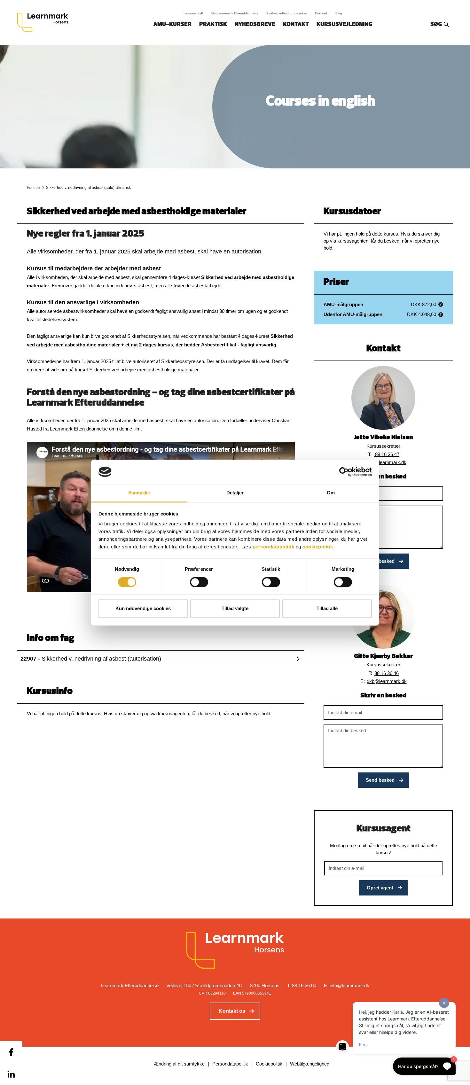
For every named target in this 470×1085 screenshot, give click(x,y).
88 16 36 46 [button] (386, 673)
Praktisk (213, 24)
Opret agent (380, 887)
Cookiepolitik (269, 1063)
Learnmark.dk (194, 13)
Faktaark (321, 13)
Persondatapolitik (230, 1063)
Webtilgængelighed (309, 1063)
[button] (440, 304)
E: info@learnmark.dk (346, 985)
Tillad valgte (235, 608)
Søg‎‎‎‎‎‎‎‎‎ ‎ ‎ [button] (437, 24)
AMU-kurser (172, 24)
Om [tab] (331, 493)
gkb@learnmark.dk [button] (387, 681)
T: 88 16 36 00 (301, 985)
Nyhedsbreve (255, 24)
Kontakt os (232, 1011)
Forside (33, 187)
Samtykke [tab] (139, 493)
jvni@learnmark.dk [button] (386, 462)
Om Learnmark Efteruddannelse (235, 13)
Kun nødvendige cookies (143, 608)
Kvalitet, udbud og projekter (286, 13)
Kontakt (296, 24)
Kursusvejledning (344, 24)
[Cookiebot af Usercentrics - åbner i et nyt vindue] (344, 472)
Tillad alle (327, 608)
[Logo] (45, 22)
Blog (338, 13)
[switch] (199, 582)
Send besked (380, 561)
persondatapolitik (273, 547)
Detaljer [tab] (235, 493)
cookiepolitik (317, 547)
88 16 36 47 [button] (386, 454)
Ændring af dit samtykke (179, 1063)
